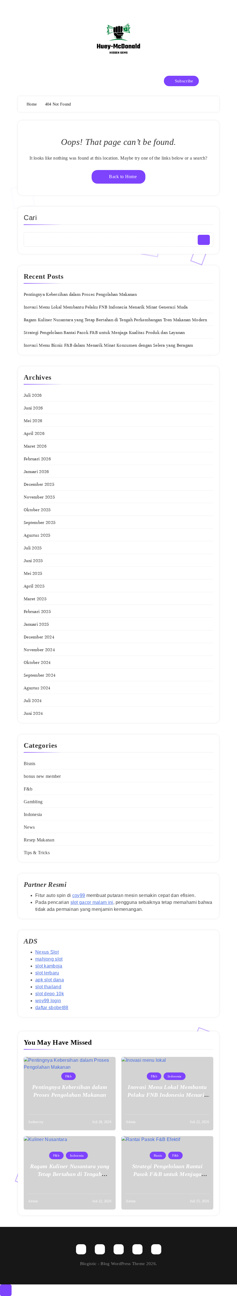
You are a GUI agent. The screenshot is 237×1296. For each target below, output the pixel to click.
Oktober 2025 (37, 509)
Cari (30, 217)
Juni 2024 (33, 713)
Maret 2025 (35, 598)
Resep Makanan (39, 839)
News (29, 827)
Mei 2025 (33, 573)
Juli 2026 (33, 395)
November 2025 (39, 497)
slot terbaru (47, 972)
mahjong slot (49, 959)
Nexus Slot (47, 952)
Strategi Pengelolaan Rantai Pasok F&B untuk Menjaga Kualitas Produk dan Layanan (104, 332)
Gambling (33, 801)
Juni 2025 (33, 560)
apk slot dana (49, 979)
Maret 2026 (35, 446)
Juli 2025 (33, 548)
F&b (28, 789)
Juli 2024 (33, 700)
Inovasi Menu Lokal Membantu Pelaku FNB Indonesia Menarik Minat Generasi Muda (106, 307)
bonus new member (42, 776)
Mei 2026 (33, 420)
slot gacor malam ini (92, 902)
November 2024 (39, 649)
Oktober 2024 (37, 662)
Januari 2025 (36, 624)
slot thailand (48, 986)
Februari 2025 (37, 611)
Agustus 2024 (37, 688)
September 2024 (39, 675)
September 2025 (39, 522)
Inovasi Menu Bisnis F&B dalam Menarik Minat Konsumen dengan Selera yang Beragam (108, 345)
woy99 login (48, 1000)
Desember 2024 (39, 637)
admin (131, 1122)
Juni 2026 (33, 408)
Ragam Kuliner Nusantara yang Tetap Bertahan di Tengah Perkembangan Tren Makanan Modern (115, 319)
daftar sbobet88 (51, 1007)
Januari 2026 (36, 471)
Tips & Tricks (37, 852)
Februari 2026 (37, 458)
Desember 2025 (39, 484)
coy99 (78, 895)
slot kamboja (48, 965)
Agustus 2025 (37, 535)
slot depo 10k (49, 993)
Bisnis (30, 763)
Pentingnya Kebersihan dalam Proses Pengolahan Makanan (80, 294)
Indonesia (33, 814)
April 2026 (34, 433)
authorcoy (36, 1122)
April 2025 (34, 586)
